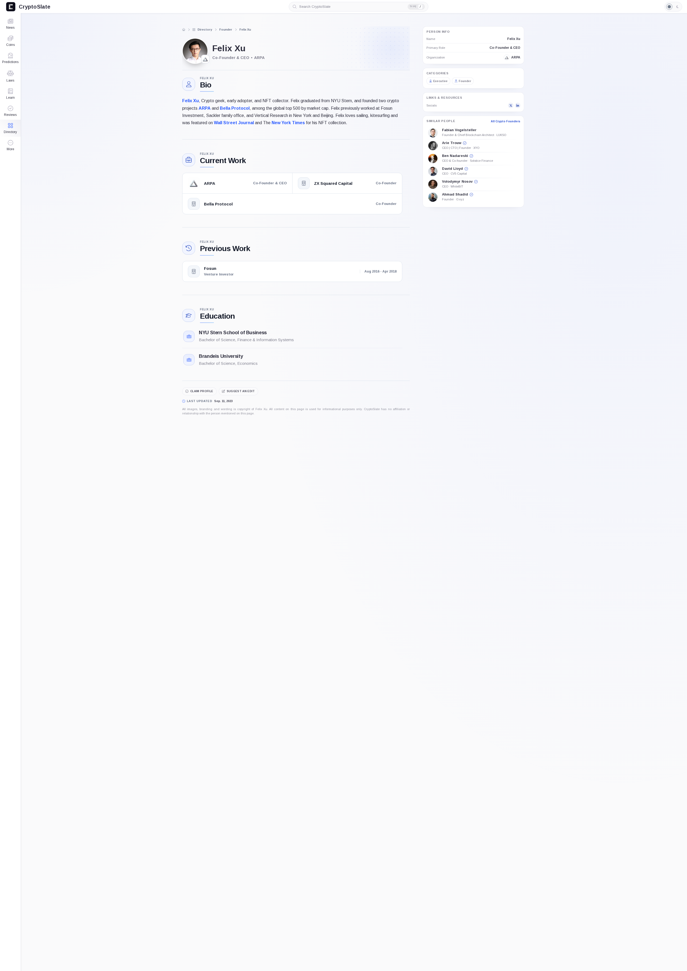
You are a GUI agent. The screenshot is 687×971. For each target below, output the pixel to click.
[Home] (184, 29)
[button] (10, 145)
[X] (510, 105)
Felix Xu (190, 100)
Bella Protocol (234, 108)
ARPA (204, 108)
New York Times (288, 122)
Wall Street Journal (233, 122)
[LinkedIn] (517, 105)
